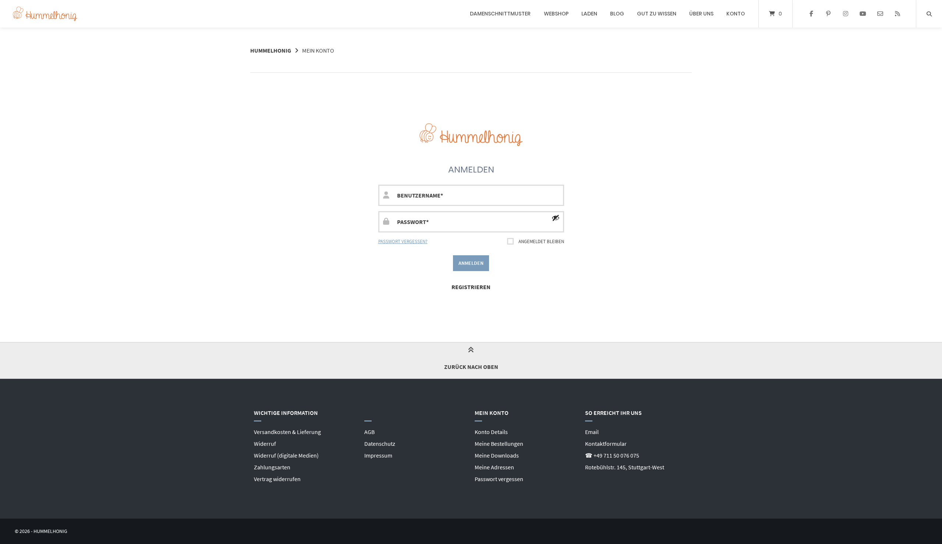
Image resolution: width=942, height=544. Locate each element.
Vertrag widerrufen (277, 479)
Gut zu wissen (656, 13)
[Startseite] (45, 14)
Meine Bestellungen (499, 443)
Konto (735, 13)
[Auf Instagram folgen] (846, 14)
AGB (369, 431)
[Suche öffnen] (929, 14)
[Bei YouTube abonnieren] (863, 14)
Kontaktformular (606, 443)
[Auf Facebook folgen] (811, 14)
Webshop (556, 13)
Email (592, 431)
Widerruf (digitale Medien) (286, 455)
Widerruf (265, 443)
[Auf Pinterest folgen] (828, 14)
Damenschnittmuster (500, 13)
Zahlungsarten (272, 467)
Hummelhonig (270, 50)
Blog (617, 13)
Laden (589, 13)
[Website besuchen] (897, 14)
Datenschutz (379, 443)
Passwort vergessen (499, 479)
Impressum (378, 455)
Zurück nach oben (471, 366)
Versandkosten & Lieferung (287, 431)
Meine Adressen (494, 467)
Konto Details (491, 431)
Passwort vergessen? (403, 241)
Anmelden (471, 263)
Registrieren (471, 287)
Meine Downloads (497, 455)
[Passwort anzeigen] (556, 218)
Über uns (701, 13)
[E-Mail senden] (880, 14)
